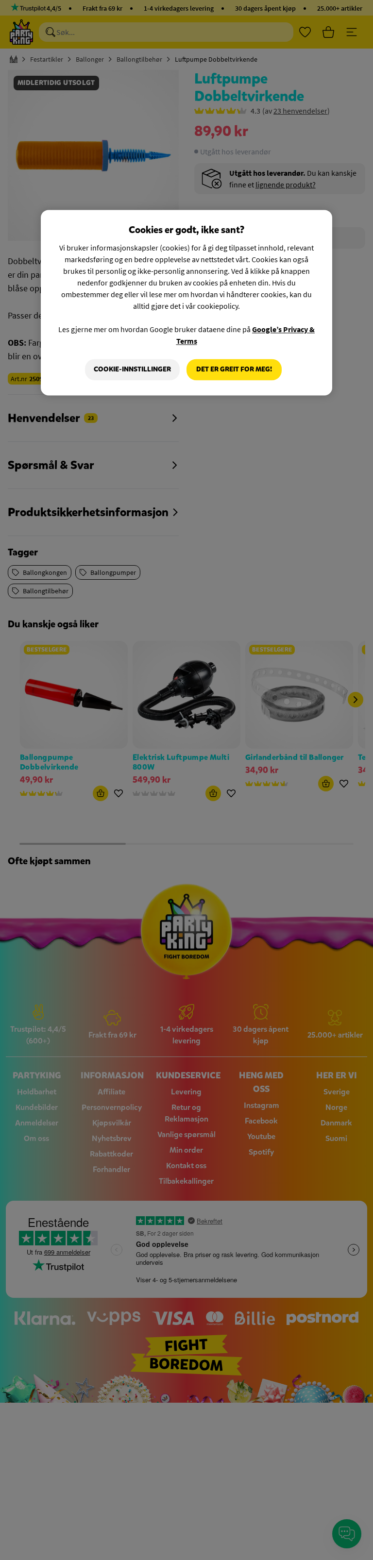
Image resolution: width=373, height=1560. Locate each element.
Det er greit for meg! (234, 369)
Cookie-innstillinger (132, 369)
